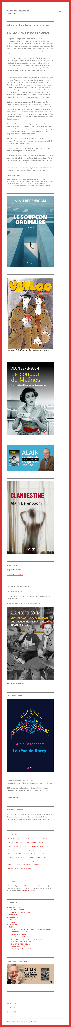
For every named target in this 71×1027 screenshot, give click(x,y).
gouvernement (45, 850)
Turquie (43, 864)
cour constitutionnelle (13, 183)
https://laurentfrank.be (15, 574)
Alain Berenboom (18, 10)
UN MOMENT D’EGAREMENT (28, 33)
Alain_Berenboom (12, 179)
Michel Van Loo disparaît (15, 684)
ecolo (9, 846)
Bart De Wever (13, 839)
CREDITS (13, 922)
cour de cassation (25, 183)
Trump (36, 864)
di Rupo (49, 842)
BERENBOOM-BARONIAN (19, 932)
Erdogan (35, 846)
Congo (26, 842)
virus (16, 868)
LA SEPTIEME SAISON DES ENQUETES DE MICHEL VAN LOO (31, 939)
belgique (23, 839)
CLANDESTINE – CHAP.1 (18, 934)
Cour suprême (34, 183)
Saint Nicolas (42, 861)
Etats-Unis (44, 846)
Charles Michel (29, 181)
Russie (26, 861)
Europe (10, 850)
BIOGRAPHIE (13, 915)
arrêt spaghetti (20, 181)
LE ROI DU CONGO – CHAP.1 (20, 944)
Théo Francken (27, 864)
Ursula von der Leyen (46, 185)
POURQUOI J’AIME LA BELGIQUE (21, 949)
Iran (32, 853)
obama (10, 857)
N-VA (44, 853)
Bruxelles (31, 839)
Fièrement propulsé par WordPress (27, 1022)
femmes (18, 850)
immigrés (26, 853)
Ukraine (10, 868)
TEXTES (11, 927)
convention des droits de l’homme (43, 181)
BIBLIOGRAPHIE (14, 907)
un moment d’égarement (32, 185)
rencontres (11, 861)
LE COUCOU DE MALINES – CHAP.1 (22, 941)
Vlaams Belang (25, 868)
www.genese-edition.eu (29, 891)
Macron (38, 853)
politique (24, 857)
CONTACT (12, 920)
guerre (10, 853)
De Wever (41, 842)
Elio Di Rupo (26, 846)
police (17, 857)
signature (11, 864)
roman (19, 861)
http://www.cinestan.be (15, 570)
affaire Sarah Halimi (40, 179)
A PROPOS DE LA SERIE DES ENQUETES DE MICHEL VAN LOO (31, 929)
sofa (23, 185)
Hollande (17, 853)
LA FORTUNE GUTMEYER (19, 937)
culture (33, 842)
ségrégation (18, 185)
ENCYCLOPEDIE (14, 924)
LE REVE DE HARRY (17, 910)
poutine (31, 857)
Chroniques (29, 179)
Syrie (18, 864)
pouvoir (39, 857)
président (47, 857)
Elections (16, 846)
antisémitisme (11, 181)
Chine (10, 842)
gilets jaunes (33, 850)
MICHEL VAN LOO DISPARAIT (20, 912)
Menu (60, 11)
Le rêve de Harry (12, 798)
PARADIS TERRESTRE (17, 946)
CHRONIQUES (13, 917)
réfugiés (33, 861)
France (25, 850)
